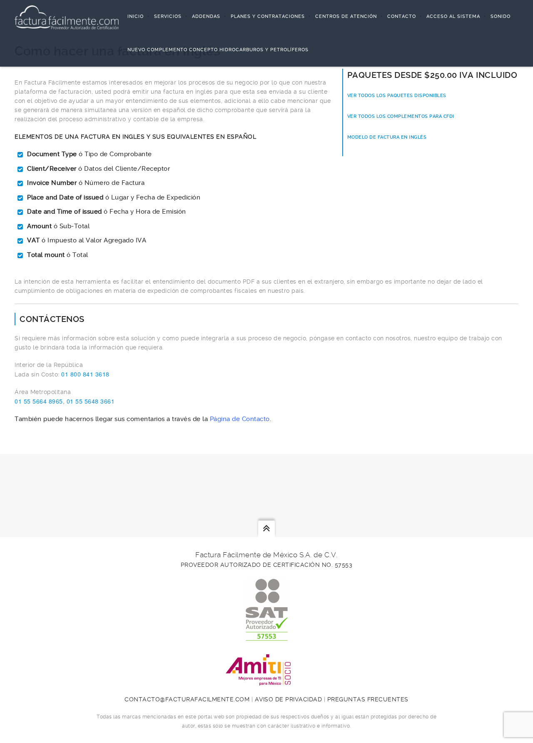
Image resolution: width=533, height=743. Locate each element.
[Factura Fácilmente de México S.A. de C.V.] (67, 16)
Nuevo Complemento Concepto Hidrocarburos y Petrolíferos (218, 49)
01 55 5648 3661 (91, 401)
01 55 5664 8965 (39, 401)
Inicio (135, 16)
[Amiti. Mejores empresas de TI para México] (266, 681)
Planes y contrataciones (268, 16)
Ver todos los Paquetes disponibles (396, 95)
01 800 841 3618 (85, 374)
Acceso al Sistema (453, 16)
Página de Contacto (240, 419)
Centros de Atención (346, 16)
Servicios (168, 16)
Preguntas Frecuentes (367, 699)
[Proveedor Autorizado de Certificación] (267, 636)
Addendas (206, 16)
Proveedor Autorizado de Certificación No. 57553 (267, 564)
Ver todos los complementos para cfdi (400, 116)
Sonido (501, 16)
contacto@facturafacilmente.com (187, 699)
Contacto (401, 16)
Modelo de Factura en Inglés (387, 137)
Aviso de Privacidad (288, 699)
